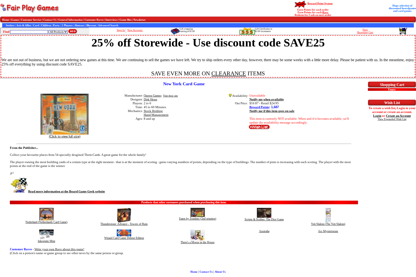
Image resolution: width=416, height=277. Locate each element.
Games (15, 20)
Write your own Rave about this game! (59, 249)
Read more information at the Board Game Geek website (66, 191)
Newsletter (139, 20)
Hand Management (156, 115)
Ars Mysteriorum (328, 231)
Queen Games (153, 95)
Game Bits (125, 20)
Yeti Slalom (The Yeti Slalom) (328, 224)
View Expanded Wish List (392, 119)
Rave (325, 12)
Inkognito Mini (46, 241)
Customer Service (31, 20)
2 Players (67, 25)
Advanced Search (108, 25)
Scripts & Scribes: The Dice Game (264, 219)
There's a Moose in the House (197, 242)
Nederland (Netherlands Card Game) (46, 222)
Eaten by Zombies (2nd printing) (197, 218)
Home (5, 20)
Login (377, 116)
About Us (220, 271)
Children (46, 25)
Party (56, 25)
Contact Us (49, 20)
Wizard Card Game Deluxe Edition (124, 238)
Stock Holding (153, 111)
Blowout (91, 25)
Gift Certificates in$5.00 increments (263, 30)
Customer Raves (94, 20)
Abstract (79, 25)
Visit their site (170, 95)
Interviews (111, 20)
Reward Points (259, 107)
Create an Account (398, 116)
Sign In (121, 30)
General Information (70, 20)
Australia (264, 231)
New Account (135, 30)
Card (36, 25)
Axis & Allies (23, 25)
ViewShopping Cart (365, 31)
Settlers (10, 25)
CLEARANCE (228, 73)
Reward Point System (319, 3)
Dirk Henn (150, 99)
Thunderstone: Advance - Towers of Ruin (124, 224)
